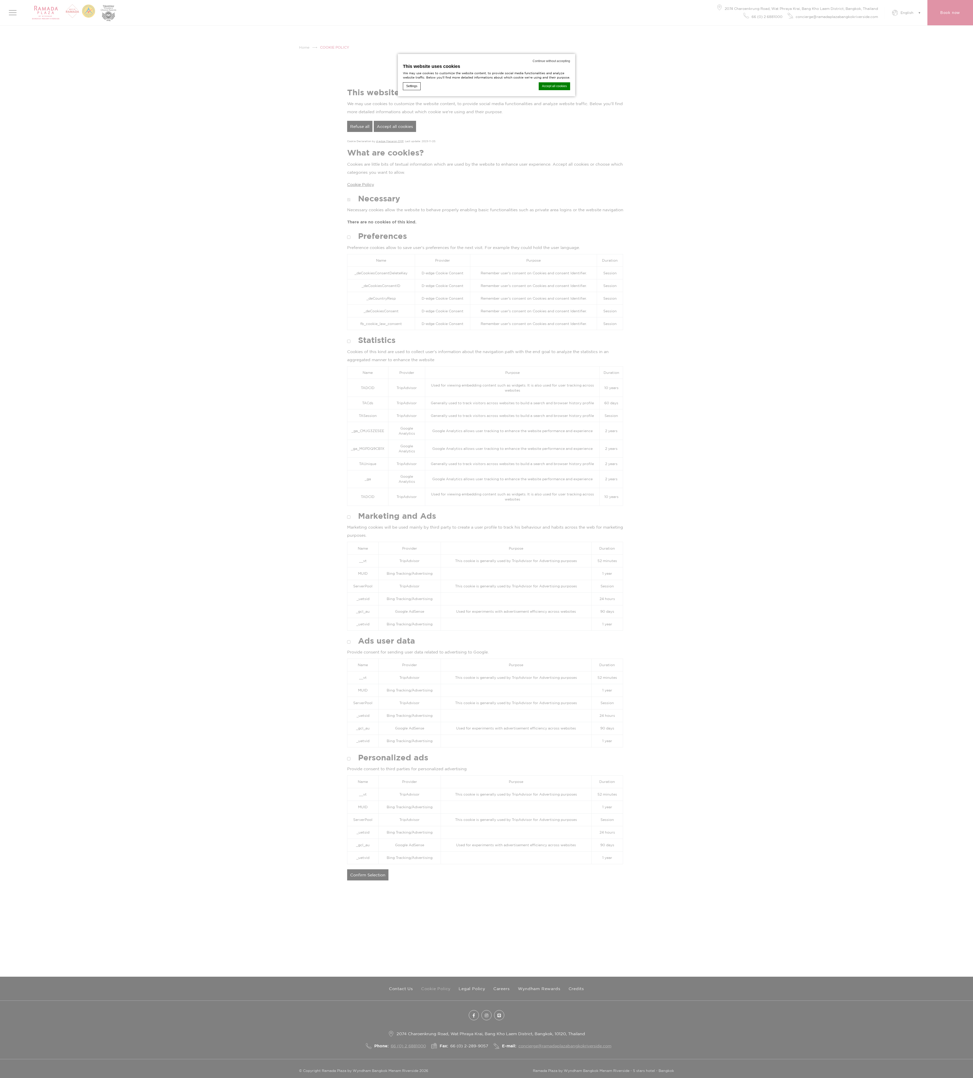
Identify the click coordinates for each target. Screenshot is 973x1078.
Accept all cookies (554, 86)
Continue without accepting (551, 61)
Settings (411, 86)
